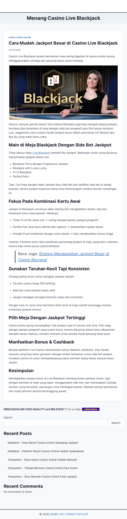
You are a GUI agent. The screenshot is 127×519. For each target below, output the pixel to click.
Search (8, 417)
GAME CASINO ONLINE (20, 37)
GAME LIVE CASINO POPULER (69, 514)
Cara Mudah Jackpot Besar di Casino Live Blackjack (63, 43)
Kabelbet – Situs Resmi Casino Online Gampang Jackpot (43, 442)
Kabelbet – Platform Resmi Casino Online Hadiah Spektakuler (46, 451)
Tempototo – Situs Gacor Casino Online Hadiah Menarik (42, 459)
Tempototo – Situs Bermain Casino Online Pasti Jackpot (42, 476)
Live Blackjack (41, 152)
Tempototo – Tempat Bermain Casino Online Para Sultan (43, 468)
